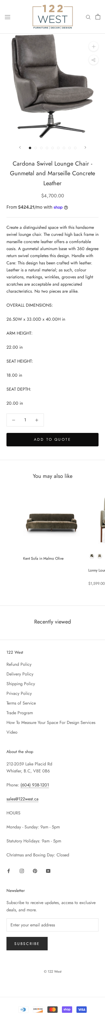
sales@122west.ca (22, 799)
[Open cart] (98, 16)
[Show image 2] (35, 148)
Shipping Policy (20, 684)
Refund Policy (19, 664)
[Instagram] (22, 870)
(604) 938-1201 (34, 785)
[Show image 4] (47, 148)
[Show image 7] (64, 148)
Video (12, 732)
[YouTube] (48, 870)
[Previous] (20, 147)
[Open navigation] (7, 17)
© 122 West (52, 971)
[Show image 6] (58, 148)
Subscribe (27, 943)
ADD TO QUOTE (52, 439)
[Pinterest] (35, 870)
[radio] (91, 556)
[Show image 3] (41, 148)
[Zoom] (93, 46)
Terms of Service (21, 703)
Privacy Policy (19, 693)
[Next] (85, 147)
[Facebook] (8, 870)
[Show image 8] (69, 148)
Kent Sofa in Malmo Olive (43, 558)
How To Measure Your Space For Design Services (50, 722)
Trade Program (19, 713)
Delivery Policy (19, 674)
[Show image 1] (30, 148)
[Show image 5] (52, 148)
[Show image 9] (75, 148)
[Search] (88, 16)
